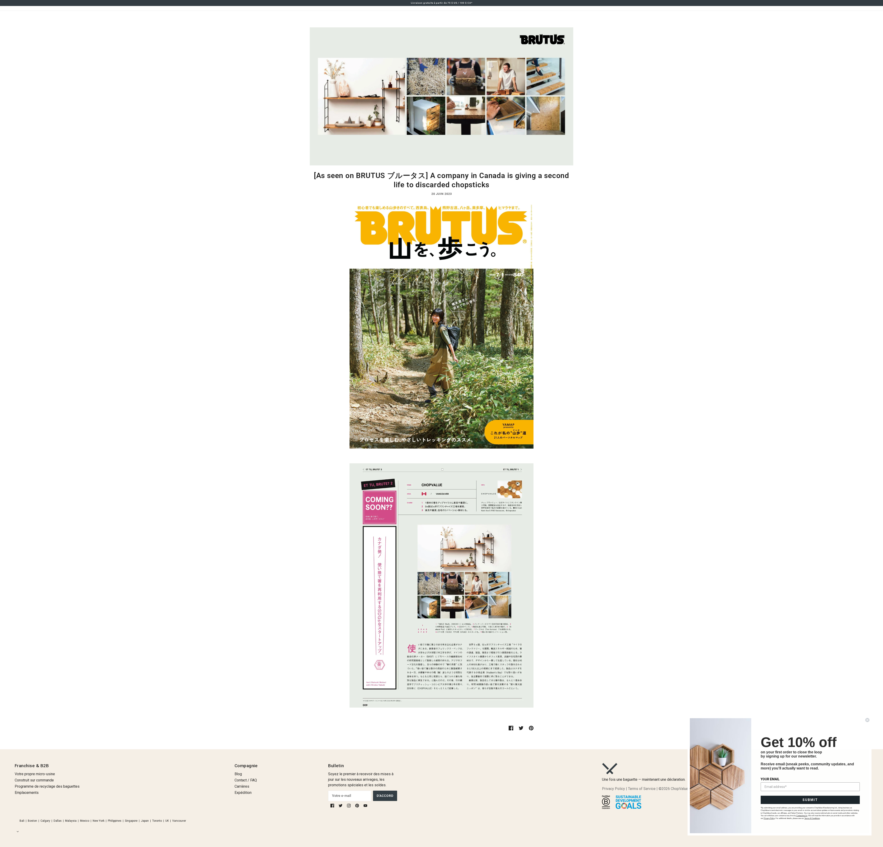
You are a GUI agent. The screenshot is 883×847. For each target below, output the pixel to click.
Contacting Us (801, 816)
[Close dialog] (867, 720)
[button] (17, 831)
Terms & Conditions (812, 818)
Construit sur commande (34, 780)
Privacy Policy (613, 788)
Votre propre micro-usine (35, 774)
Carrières (242, 786)
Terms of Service (642, 788)
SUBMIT (810, 800)
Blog (238, 774)
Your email (770, 779)
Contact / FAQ (246, 780)
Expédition (243, 792)
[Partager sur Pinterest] (531, 727)
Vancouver (179, 820)
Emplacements (27, 792)
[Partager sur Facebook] (511, 727)
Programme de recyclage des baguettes (47, 786)
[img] (333, 805)
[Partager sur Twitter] (521, 727)
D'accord (385, 796)
